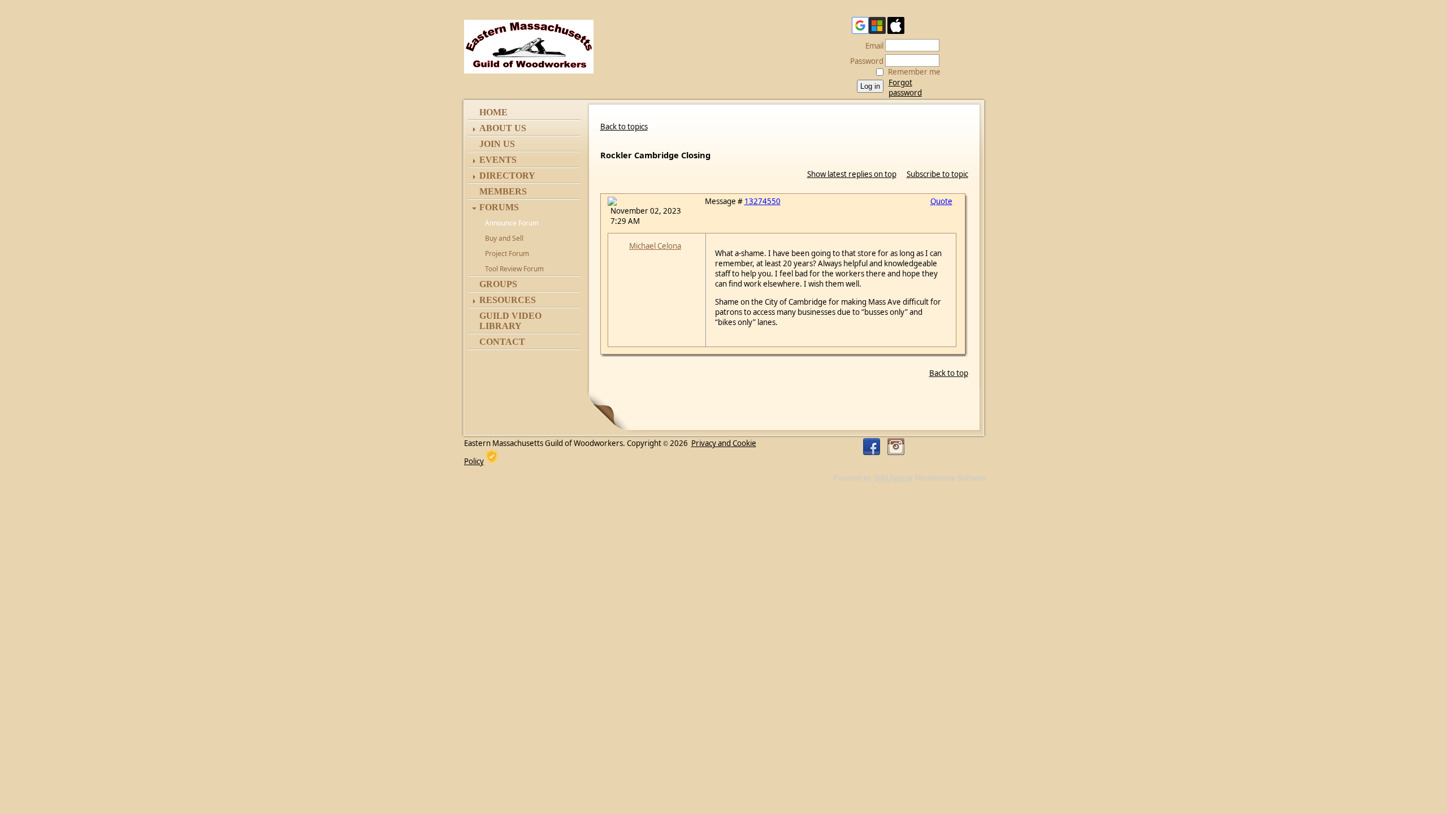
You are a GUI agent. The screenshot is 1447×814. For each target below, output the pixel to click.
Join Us (497, 144)
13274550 (762, 201)
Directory (507, 175)
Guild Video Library (510, 321)
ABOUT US (502, 128)
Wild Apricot (893, 478)
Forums (499, 207)
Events (498, 159)
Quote (941, 201)
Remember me (914, 72)
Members (503, 191)
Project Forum (507, 253)
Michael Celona (655, 246)
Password (863, 61)
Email (871, 46)
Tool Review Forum (514, 269)
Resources (507, 300)
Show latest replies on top (851, 174)
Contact (502, 342)
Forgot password (905, 87)
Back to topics (624, 127)
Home (493, 112)
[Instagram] (895, 446)
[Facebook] (871, 446)
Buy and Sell (504, 238)
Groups (498, 284)
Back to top (948, 373)
